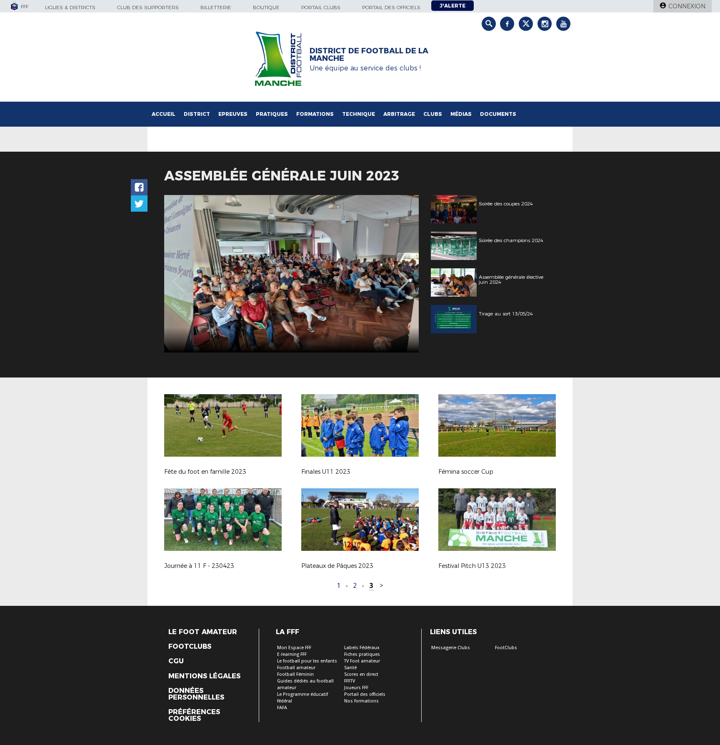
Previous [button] (178, 275)
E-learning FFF (292, 654)
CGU (176, 661)
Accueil (163, 114)
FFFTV (349, 681)
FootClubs (506, 647)
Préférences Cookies (194, 715)
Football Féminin (295, 674)
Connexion (686, 6)
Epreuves (233, 114)
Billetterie (215, 7)
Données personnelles (196, 694)
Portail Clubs (320, 7)
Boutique (266, 7)
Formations (315, 114)
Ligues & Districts (70, 7)
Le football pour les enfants (307, 661)
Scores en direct (361, 674)
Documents (498, 114)
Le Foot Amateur (202, 632)
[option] (291, 273)
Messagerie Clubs (450, 647)
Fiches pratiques (362, 654)
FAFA (282, 707)
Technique (358, 114)
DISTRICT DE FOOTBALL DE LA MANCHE (369, 54)
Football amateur (296, 667)
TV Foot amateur (362, 661)
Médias (461, 114)
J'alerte (452, 5)
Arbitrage (399, 114)
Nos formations (361, 701)
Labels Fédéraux (362, 647)
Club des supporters (148, 7)
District (197, 114)
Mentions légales (204, 676)
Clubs (432, 114)
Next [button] (403, 275)
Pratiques (272, 114)
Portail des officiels (391, 7)
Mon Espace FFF (294, 647)
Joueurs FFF (356, 687)
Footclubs (189, 646)
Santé (350, 667)
